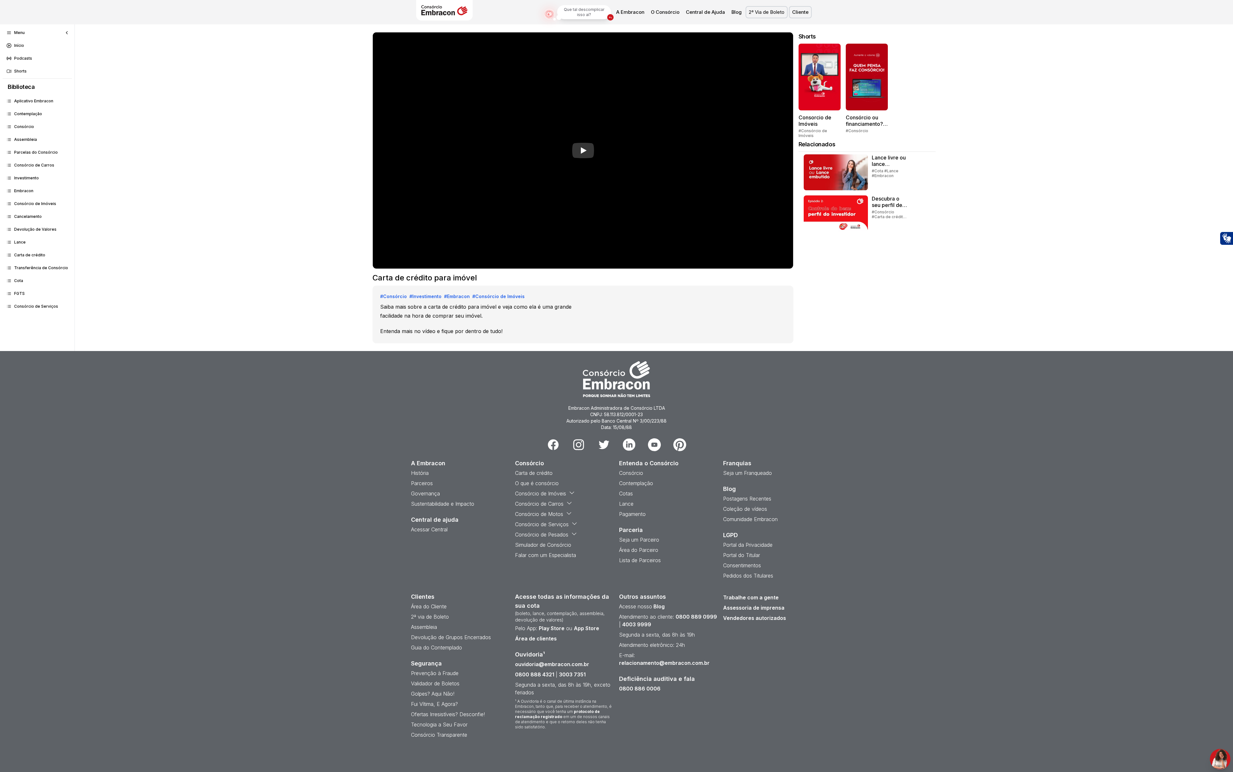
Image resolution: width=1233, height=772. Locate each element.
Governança (425, 493)
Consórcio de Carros (34, 165)
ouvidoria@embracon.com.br (552, 664)
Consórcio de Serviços (36, 306)
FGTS (19, 293)
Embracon (23, 190)
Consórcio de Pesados (541, 534)
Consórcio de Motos (539, 514)
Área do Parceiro (638, 550)
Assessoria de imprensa (753, 608)
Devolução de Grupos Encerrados (451, 637)
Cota (18, 280)
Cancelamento (28, 216)
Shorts (20, 71)
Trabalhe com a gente (751, 597)
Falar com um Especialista (545, 555)
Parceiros (422, 483)
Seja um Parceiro (639, 539)
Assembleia (25, 139)
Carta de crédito (29, 255)
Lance (20, 242)
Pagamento (632, 514)
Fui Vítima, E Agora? (434, 704)
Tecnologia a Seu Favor (439, 724)
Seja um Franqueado (747, 473)
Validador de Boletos (435, 683)
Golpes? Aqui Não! (432, 694)
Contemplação (28, 113)
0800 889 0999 (696, 616)
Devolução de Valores (35, 229)
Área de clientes (536, 638)
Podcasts (23, 58)
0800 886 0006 (639, 688)
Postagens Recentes (747, 498)
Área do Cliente (429, 606)
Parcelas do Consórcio (36, 152)
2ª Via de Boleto (766, 12)
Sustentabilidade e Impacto (442, 504)
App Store (586, 628)
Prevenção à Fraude (435, 673)
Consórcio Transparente (439, 735)
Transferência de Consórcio (41, 267)
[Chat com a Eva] (1220, 759)
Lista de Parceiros (640, 560)
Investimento (26, 178)
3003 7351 (572, 674)
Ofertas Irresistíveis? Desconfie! (448, 714)
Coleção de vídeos (745, 509)
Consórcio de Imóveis (35, 203)
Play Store (551, 628)
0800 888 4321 (534, 674)
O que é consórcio (537, 483)
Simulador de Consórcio (543, 545)
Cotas (626, 493)
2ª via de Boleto (430, 616)
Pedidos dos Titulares (748, 575)
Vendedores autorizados (754, 618)
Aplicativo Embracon (33, 101)
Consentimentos (742, 565)
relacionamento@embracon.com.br (664, 663)
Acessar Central (429, 529)
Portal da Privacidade (748, 545)
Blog (736, 12)
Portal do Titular (741, 555)
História (420, 473)
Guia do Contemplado (436, 647)
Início (19, 45)
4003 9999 (636, 624)
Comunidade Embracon (750, 519)
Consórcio (24, 126)
